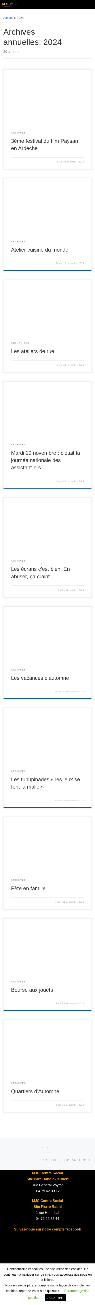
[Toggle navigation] (88, 4)
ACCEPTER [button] (55, 1297)
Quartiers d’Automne (35, 1091)
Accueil (8, 17)
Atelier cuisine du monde (39, 250)
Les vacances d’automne (40, 678)
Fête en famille (28, 888)
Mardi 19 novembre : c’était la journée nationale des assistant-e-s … (45, 460)
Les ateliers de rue (32, 351)
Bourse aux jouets (32, 990)
